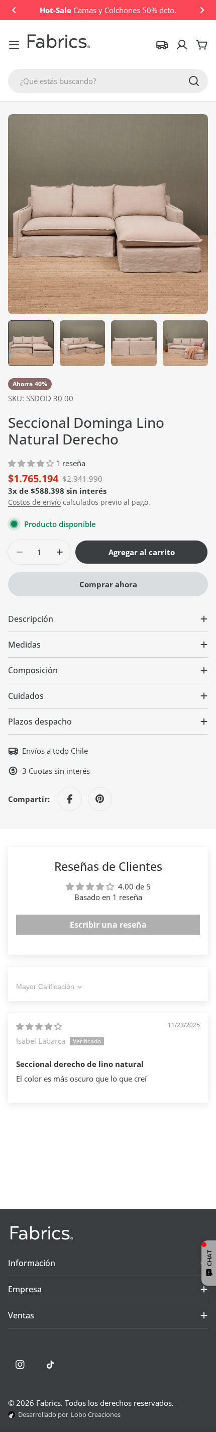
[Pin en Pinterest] (100, 799)
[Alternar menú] (14, 45)
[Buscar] (194, 81)
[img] (39, 1026)
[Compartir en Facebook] (70, 799)
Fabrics (48, 1403)
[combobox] (108, 81)
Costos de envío (34, 502)
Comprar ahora (108, 584)
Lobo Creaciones (96, 1414)
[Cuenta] (182, 45)
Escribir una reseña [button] (108, 924)
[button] (14, 10)
